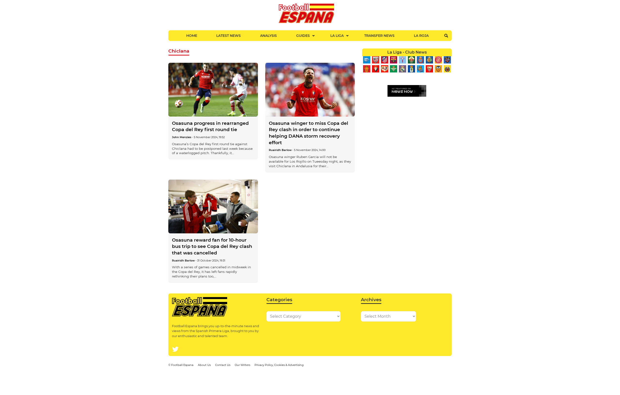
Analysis (268, 35)
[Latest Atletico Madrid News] (384, 59)
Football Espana (182, 365)
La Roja (421, 35)
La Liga (337, 35)
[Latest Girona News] (438, 59)
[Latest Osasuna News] (375, 68)
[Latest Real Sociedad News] (420, 68)
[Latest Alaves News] (366, 59)
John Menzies (181, 137)
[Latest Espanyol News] (420, 59)
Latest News (228, 35)
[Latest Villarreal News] (447, 68)
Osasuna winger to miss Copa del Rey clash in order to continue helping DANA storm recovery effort (308, 132)
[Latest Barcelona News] (393, 59)
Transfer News (379, 35)
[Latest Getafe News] (429, 59)
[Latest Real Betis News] (393, 68)
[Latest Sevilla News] (429, 68)
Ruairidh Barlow (280, 150)
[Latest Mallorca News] (366, 68)
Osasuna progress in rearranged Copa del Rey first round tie (210, 126)
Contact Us (222, 365)
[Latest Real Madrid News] (402, 68)
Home (191, 35)
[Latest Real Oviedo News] (411, 68)
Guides (303, 35)
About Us (204, 365)
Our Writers (242, 365)
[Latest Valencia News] (438, 68)
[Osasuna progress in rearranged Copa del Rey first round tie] (213, 90)
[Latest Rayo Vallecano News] (384, 68)
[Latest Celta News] (402, 59)
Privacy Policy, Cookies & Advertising (279, 365)
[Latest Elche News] (411, 59)
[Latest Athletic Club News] (375, 59)
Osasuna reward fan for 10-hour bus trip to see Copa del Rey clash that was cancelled (212, 246)
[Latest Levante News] (447, 59)
